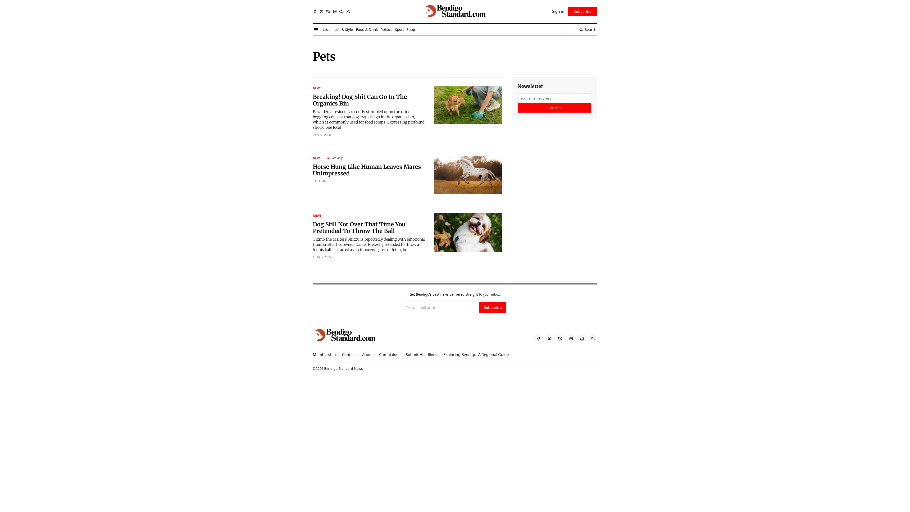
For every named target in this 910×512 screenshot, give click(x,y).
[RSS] (348, 11)
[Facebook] (315, 11)
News (317, 88)
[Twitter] (321, 11)
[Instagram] (335, 11)
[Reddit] (341, 11)
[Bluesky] (328, 11)
